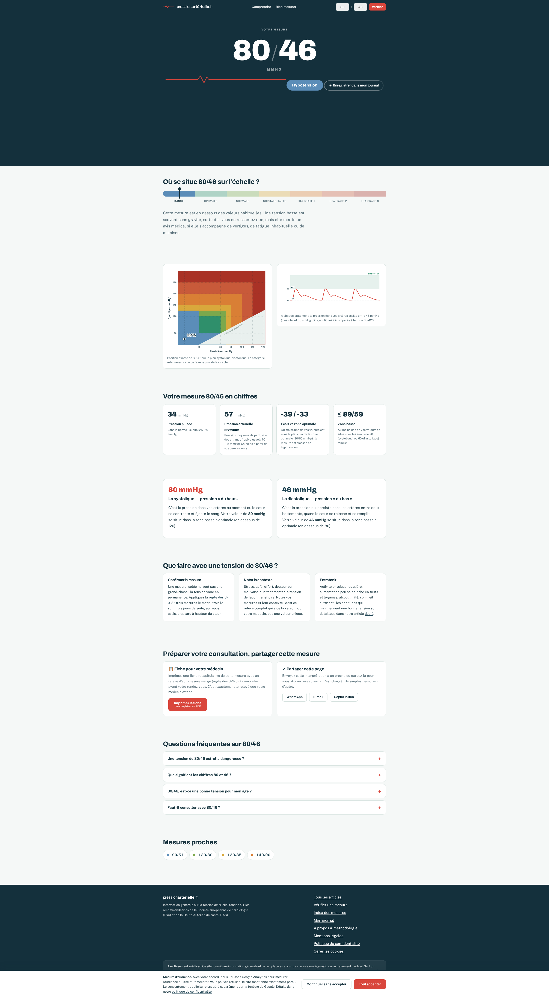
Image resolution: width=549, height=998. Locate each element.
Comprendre (261, 7)
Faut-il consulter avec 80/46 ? (193, 807)
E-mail (318, 697)
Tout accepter (370, 984)
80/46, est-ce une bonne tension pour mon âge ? (209, 791)
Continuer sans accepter (326, 984)
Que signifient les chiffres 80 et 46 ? (199, 775)
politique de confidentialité (192, 991)
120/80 (205, 855)
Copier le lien (344, 697)
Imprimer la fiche (188, 704)
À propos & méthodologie (335, 928)
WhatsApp (295, 697)
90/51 (178, 855)
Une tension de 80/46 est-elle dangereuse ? (205, 758)
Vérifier (377, 7)
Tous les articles (328, 897)
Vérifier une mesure (331, 905)
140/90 (263, 855)
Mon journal (324, 920)
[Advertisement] (274, 124)
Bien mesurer (286, 7)
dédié (369, 613)
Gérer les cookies (329, 951)
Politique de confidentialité (337, 943)
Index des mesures (330, 912)
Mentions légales (328, 936)
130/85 (234, 855)
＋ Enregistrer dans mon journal (354, 85)
